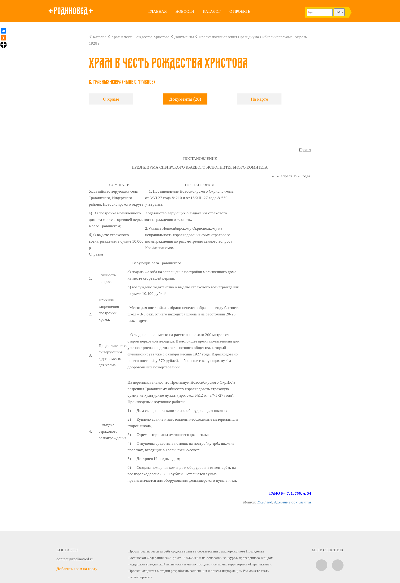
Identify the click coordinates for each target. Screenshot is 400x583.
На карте (259, 99)
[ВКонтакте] (3, 31)
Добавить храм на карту (76, 569)
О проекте (239, 11)
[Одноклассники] (3, 37)
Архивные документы (292, 502)
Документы (184, 37)
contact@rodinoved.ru (75, 559)
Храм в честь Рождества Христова (140, 37)
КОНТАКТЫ (67, 550)
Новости (184, 11)
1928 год (264, 502)
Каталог (212, 11)
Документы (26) (185, 99)
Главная (157, 11)
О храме (111, 99)
